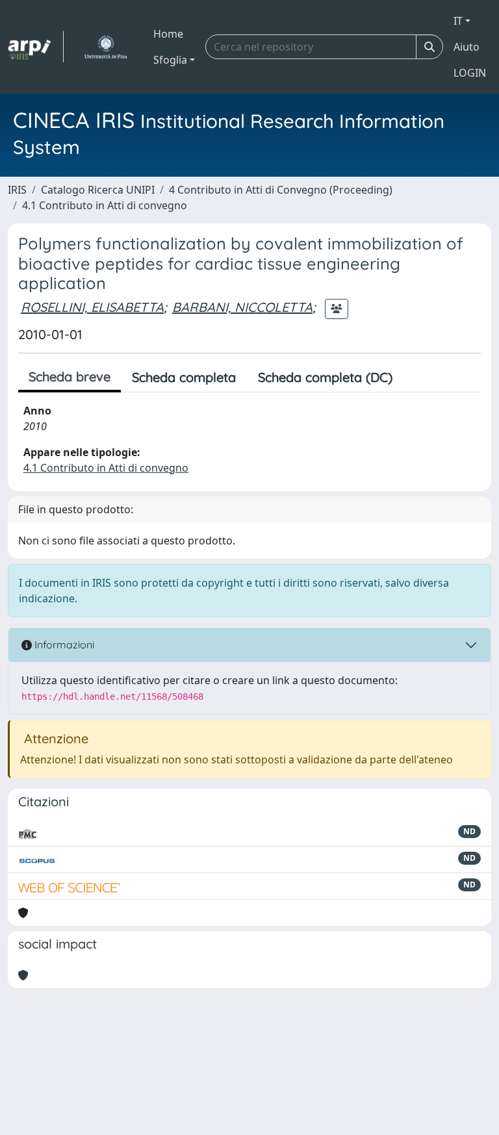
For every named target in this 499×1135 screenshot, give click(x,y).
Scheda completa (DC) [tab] (325, 377)
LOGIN (470, 73)
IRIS (17, 190)
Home (168, 34)
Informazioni (63, 644)
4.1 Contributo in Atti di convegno (104, 205)
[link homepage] (36, 46)
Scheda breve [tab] (69, 376)
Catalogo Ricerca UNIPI (98, 190)
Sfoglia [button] (170, 60)
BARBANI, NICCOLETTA (242, 307)
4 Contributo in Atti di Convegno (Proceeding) (280, 190)
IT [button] (458, 21)
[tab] (414, 377)
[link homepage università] (105, 46)
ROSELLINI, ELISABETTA (92, 307)
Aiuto (467, 47)
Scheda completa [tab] (184, 377)
